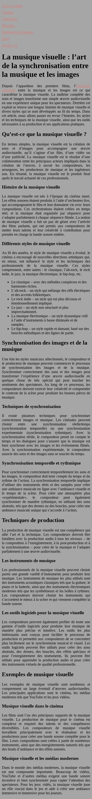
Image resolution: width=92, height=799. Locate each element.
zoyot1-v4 (9, 45)
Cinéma (7, 12)
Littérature (9, 19)
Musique (8, 26)
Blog (5, 39)
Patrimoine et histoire (17, 32)
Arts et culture (12, 6)
